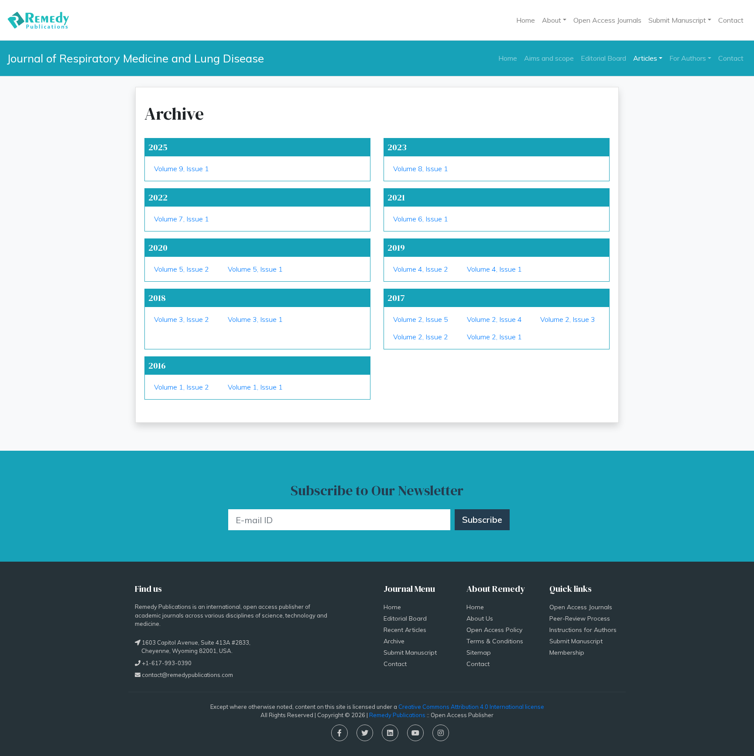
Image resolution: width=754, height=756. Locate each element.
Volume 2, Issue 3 (567, 319)
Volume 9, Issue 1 (181, 168)
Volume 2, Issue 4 (494, 319)
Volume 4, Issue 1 (494, 269)
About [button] (551, 20)
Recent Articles (405, 630)
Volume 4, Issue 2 (420, 269)
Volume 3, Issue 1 (255, 319)
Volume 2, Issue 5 (420, 319)
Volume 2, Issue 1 (494, 336)
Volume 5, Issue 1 (255, 269)
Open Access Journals (607, 20)
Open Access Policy (494, 630)
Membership (566, 652)
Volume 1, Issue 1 (255, 387)
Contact (731, 20)
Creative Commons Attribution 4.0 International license (471, 706)
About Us (479, 618)
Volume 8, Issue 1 (420, 168)
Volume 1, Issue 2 (181, 387)
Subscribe (482, 519)
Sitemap (478, 652)
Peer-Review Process (579, 618)
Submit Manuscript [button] (677, 20)
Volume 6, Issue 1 (420, 218)
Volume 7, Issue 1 (181, 218)
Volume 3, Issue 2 (181, 319)
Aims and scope (549, 58)
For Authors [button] (687, 58)
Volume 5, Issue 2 (181, 269)
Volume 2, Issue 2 (420, 336)
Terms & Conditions (494, 641)
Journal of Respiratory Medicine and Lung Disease (135, 58)
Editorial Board (603, 58)
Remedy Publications (397, 714)
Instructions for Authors (583, 630)
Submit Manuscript (410, 652)
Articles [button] (645, 58)
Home (525, 20)
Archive (394, 641)
